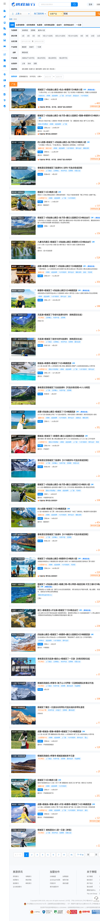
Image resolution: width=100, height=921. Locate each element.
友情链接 (65, 876)
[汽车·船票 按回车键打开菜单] (4, 40)
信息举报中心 (59, 912)
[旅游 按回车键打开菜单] (4, 28)
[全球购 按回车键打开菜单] (4, 74)
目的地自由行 (69, 25)
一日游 (78, 25)
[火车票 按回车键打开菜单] (4, 22)
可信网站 (71, 912)
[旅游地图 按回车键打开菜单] (4, 66)
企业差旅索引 (17, 887)
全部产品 (53, 14)
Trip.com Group (92, 894)
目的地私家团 (49, 25)
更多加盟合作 (54, 887)
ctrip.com (49, 901)
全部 (12, 25)
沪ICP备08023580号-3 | (91, 901)
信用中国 (84, 912)
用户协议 (90, 883)
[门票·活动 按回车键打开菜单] (4, 34)
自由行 (59, 25)
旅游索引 (16, 883)
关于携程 (90, 876)
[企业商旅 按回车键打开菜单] (4, 94)
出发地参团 (20, 25)
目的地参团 (30, 25)
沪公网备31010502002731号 (36, 904)
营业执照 (90, 887)
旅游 (10, 19)
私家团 (39, 25)
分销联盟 (53, 876)
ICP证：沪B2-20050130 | (74, 901)
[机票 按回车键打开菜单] (4, 16)
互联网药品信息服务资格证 (56, 904)
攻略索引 (28, 876)
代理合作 (53, 883)
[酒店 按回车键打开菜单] (4, 10)
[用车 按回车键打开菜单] (4, 46)
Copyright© (34, 901)
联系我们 (90, 880)
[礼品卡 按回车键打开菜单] (4, 80)
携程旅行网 (23, 4)
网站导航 (28, 880)
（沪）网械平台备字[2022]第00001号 (79, 904)
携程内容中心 (91, 890)
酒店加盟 (65, 883)
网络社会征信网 (49, 912)
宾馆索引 (16, 876)
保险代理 (65, 880)
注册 (98, 4)
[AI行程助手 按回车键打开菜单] (4, 54)
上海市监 (37, 912)
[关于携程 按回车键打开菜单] (4, 106)
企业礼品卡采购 (55, 880)
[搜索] (74, 4)
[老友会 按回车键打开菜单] (4, 100)
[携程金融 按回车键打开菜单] (4, 86)
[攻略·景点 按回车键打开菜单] (4, 60)
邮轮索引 (28, 883)
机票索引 (16, 880)
